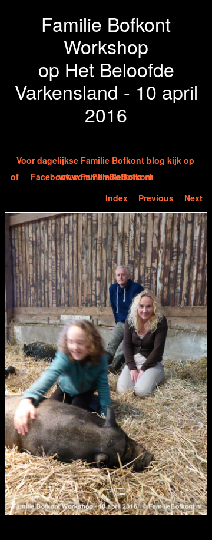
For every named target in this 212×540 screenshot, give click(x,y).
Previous (156, 198)
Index (116, 198)
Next (193, 198)
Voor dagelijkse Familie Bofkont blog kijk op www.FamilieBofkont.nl (105, 161)
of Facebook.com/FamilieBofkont (82, 177)
